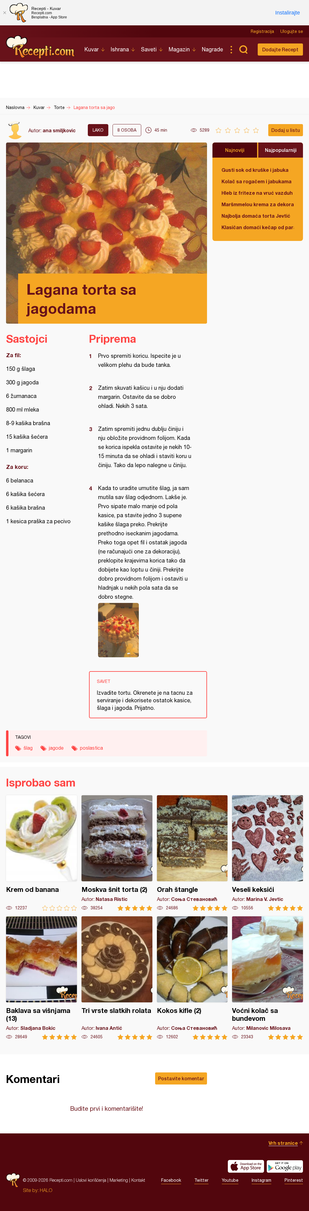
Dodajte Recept (280, 49)
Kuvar (91, 49)
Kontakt (138, 1180)
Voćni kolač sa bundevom (267, 978)
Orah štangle (192, 853)
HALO (46, 1190)
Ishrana (120, 49)
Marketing (119, 1180)
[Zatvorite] (4, 12)
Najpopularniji (281, 150)
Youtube (230, 1180)
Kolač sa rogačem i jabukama (256, 181)
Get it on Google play (285, 1166)
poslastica (91, 748)
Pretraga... (243, 49)
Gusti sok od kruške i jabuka (254, 170)
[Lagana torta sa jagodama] (145, 630)
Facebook (171, 1180)
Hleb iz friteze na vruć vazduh (257, 193)
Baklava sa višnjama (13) (41, 978)
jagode (56, 748)
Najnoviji (234, 150)
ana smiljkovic (59, 130)
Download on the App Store (246, 1166)
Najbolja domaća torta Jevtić (255, 216)
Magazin (179, 49)
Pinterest (294, 1180)
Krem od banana (41, 853)
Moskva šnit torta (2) (116, 853)
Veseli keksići (267, 853)
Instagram (261, 1180)
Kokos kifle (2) (192, 978)
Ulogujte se (291, 31)
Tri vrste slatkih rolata (116, 978)
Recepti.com (40, 47)
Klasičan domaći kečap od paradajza (257, 227)
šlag (28, 748)
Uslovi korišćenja (91, 1180)
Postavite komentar (181, 1078)
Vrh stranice (283, 1143)
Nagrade (212, 49)
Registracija (262, 31)
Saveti (149, 49)
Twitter (201, 1180)
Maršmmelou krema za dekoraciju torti (257, 204)
